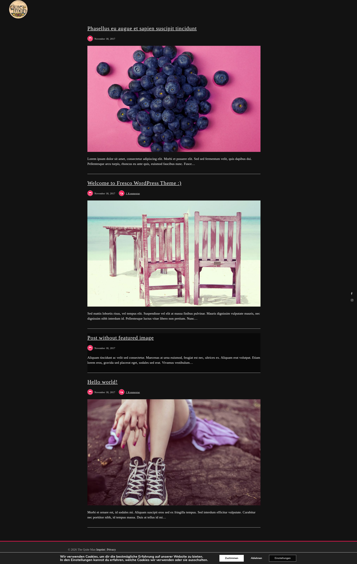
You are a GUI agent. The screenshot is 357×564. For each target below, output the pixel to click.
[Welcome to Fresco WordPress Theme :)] (173, 253)
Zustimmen (231, 558)
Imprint (100, 549)
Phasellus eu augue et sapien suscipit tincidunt (142, 28)
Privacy (111, 549)
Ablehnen (256, 558)
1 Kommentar (133, 193)
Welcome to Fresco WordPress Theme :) (134, 183)
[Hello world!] (173, 452)
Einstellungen (81, 560)
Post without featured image (120, 338)
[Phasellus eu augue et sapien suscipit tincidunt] (173, 99)
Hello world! (102, 382)
